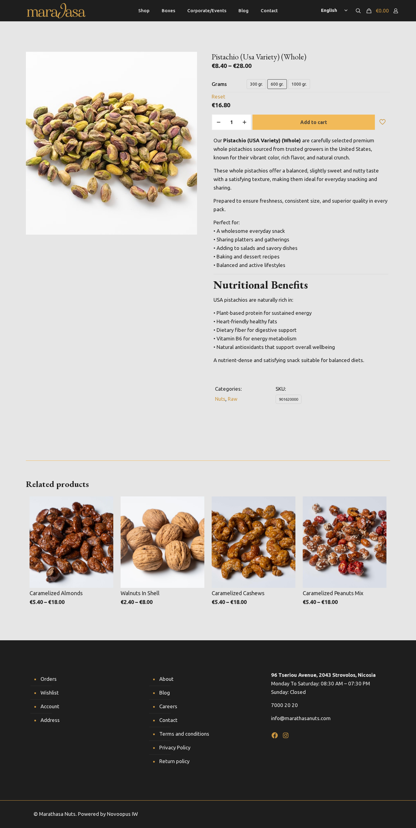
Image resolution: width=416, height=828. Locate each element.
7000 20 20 (284, 705)
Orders (49, 679)
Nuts (220, 399)
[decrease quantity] (218, 122)
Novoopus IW (122, 814)
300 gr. (256, 84)
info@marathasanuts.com (301, 718)
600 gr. (277, 84)
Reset (218, 96)
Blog (164, 692)
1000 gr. (299, 84)
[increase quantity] (244, 122)
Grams (219, 84)
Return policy (174, 761)
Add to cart (313, 122)
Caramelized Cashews (238, 593)
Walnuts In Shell (140, 593)
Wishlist (50, 692)
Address (50, 720)
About (166, 679)
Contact (168, 720)
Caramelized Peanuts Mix (333, 593)
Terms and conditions (184, 734)
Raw (232, 399)
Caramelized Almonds (56, 593)
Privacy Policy (174, 747)
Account (50, 706)
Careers (168, 706)
